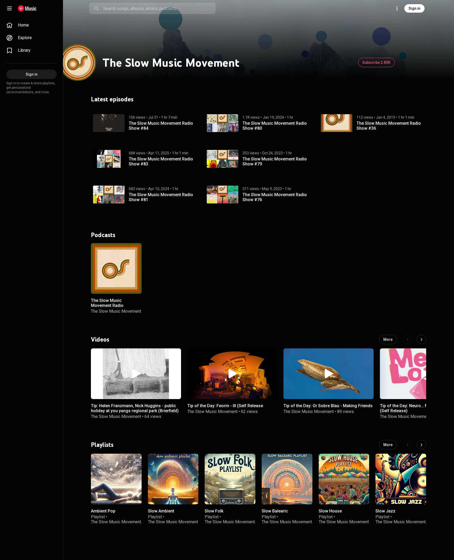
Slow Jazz (385, 511)
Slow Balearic (275, 511)
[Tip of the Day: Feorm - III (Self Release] (232, 373)
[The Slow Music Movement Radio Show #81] (109, 194)
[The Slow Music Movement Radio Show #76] (222, 194)
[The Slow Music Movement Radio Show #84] (109, 123)
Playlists (102, 444)
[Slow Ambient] (173, 479)
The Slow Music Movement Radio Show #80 (275, 125)
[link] (31, 25)
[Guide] (9, 8)
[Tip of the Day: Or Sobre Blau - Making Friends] (328, 373)
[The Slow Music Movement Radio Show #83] (109, 159)
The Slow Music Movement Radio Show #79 (275, 161)
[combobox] (159, 8)
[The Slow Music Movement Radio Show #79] (222, 159)
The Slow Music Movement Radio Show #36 (389, 125)
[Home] (27, 8)
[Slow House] (344, 479)
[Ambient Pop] (116, 479)
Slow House (330, 511)
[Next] (421, 339)
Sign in (414, 8)
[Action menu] (136, 250)
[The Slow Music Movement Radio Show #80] (222, 123)
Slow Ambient (161, 511)
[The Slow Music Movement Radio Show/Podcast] (116, 268)
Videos (100, 339)
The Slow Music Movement (116, 311)
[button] (109, 123)
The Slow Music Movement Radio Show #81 (161, 197)
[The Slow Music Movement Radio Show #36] (336, 123)
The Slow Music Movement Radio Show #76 (275, 197)
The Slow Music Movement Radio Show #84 (161, 125)
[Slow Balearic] (287, 479)
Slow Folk (214, 511)
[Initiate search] (96, 8)
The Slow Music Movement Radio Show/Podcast (107, 305)
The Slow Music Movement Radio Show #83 (161, 161)
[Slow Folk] (230, 479)
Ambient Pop (103, 511)
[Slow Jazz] (400, 479)
